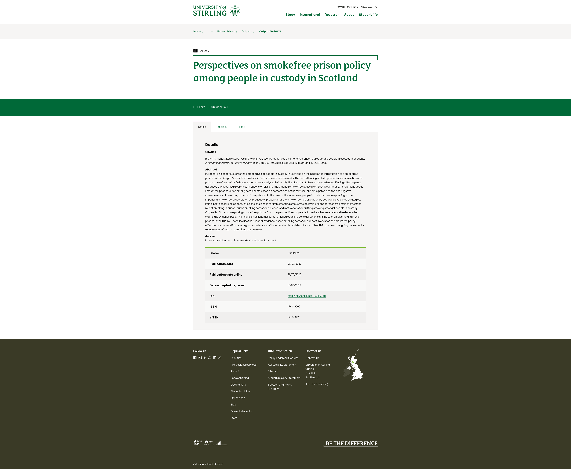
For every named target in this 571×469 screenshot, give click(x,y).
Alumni (235, 371)
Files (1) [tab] (242, 126)
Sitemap (273, 371)
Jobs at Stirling (240, 377)
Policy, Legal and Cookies (283, 358)
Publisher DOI (219, 107)
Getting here (238, 384)
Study (290, 14)
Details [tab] (202, 126)
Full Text (199, 107)
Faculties (236, 358)
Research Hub (225, 31)
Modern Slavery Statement (284, 377)
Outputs (247, 31)
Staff (234, 417)
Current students (241, 411)
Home (197, 31)
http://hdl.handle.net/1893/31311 (307, 295)
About (349, 14)
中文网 (341, 7)
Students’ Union (240, 391)
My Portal (352, 7)
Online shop (238, 398)
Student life (368, 14)
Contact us (312, 358)
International (310, 14)
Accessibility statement (282, 364)
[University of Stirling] (216, 10)
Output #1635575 (270, 31)
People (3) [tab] (222, 126)
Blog (233, 404)
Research (332, 14)
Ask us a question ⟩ (316, 384)
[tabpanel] (285, 231)
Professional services (244, 364)
